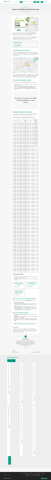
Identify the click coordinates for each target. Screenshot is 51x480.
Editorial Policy (28, 475)
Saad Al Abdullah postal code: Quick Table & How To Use (32, 283)
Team (22, 473)
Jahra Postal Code (31, 323)
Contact (34, 473)
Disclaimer (43, 473)
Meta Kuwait (24, 1)
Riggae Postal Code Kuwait (8, 415)
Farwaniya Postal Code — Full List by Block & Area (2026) (19, 283)
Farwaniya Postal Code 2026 (35, 352)
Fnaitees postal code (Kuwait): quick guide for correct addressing (19, 292)
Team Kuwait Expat (23, 11)
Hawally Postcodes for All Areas (17, 46)
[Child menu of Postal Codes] (38, 2)
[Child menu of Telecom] (34, 2)
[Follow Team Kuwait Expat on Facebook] (25, 347)
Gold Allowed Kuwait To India (30, 1)
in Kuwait (29, 306)
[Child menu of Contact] (42, 2)
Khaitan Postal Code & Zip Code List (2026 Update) (21, 423)
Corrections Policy (37, 475)
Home (18, 1)
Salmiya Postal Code (19, 323)
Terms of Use (38, 473)
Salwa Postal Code (25, 323)
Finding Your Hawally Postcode (17, 45)
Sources (32, 475)
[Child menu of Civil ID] (21, 2)
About (30, 473)
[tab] (9, 457)
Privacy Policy (45, 1)
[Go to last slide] (9, 360)
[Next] (13, 360)
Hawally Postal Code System (17, 44)
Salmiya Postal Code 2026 (15, 352)
